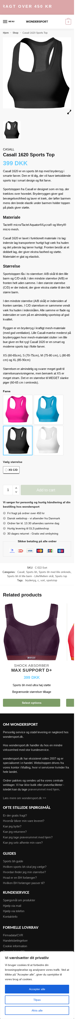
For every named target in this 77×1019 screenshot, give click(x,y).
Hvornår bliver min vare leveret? (23, 820)
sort (42, 580)
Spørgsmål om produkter (19, 900)
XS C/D (13, 469)
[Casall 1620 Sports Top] (7, 399)
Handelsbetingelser (15, 940)
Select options (31, 702)
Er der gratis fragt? (15, 815)
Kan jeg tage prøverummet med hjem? (28, 837)
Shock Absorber (31, 666)
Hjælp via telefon (13, 911)
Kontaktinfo (10, 916)
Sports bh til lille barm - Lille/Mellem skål (30, 576)
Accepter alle (37, 989)
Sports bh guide (13, 861)
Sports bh (31, 572)
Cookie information (15, 946)
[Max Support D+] (31, 632)
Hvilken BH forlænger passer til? (24, 883)
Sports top (61, 576)
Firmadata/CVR (13, 935)
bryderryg (30, 580)
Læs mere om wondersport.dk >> (24, 798)
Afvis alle (37, 1010)
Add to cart (46, 490)
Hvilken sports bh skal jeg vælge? (24, 866)
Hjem (6, 32)
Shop (15, 32)
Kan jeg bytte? (12, 826)
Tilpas (37, 999)
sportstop (51, 580)
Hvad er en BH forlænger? (20, 877)
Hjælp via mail (12, 905)
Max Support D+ (31, 670)
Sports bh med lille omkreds (55, 572)
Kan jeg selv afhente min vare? (23, 842)
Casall (8, 149)
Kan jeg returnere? (15, 831)
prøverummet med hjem (43, 789)
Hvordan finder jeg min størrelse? (24, 872)
